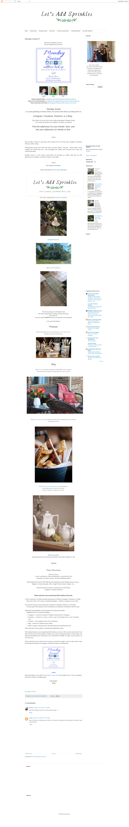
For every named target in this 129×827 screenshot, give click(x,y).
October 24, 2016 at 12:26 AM (41, 718)
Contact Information (75, 31)
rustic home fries (39, 419)
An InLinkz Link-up (30, 691)
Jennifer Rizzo (92, 343)
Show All (101, 361)
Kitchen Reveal (97, 201)
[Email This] (51, 696)
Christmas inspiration (61, 197)
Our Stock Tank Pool (87, 31)
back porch (41, 369)
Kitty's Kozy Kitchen (94, 326)
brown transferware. (64, 332)
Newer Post (28, 753)
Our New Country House (63, 31)
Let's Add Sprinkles (72, 101)
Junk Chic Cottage (93, 332)
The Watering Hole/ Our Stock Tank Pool (98, 218)
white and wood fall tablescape (50, 486)
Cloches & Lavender (94, 356)
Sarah (31, 718)
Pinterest (63, 99)
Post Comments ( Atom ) (39, 756)
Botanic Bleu (71, 99)
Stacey (31, 707)
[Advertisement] (94, 116)
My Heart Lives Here (69, 103)
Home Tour (52, 31)
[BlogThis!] (53, 696)
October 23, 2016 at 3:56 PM (42, 707)
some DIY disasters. (55, 268)
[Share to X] (55, 696)
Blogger (68, 814)
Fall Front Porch (97, 169)
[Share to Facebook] (57, 696)
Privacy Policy (33, 31)
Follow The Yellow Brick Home (93, 294)
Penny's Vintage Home (94, 319)
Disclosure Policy (43, 31)
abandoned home (54, 239)
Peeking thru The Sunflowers (93, 338)
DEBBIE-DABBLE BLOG (95, 311)
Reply (30, 712)
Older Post (79, 753)
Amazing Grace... (92, 340)
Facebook (57, 99)
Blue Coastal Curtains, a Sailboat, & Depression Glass (94, 322)
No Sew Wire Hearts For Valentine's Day (98, 186)
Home (26, 31)
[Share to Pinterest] (59, 696)
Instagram (50, 99)
